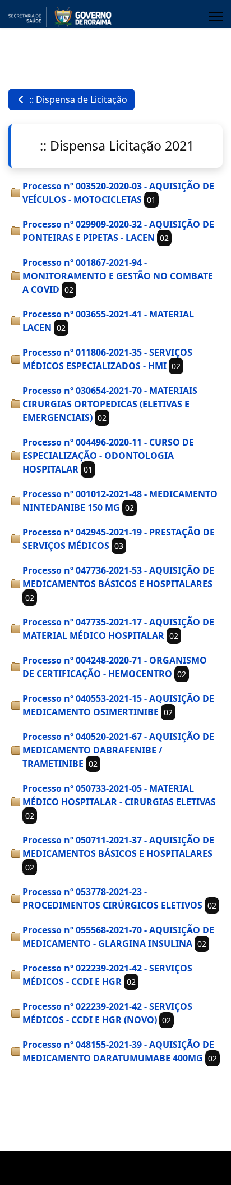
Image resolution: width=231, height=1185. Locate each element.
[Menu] (216, 17)
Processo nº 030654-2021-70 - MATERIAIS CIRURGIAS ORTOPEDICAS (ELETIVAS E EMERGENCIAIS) (109, 404)
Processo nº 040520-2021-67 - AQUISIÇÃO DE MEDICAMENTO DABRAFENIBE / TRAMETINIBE (118, 750)
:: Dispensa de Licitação (77, 99)
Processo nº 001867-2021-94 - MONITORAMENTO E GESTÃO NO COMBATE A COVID (117, 276)
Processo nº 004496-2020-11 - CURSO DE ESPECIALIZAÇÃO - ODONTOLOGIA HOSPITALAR (108, 455)
